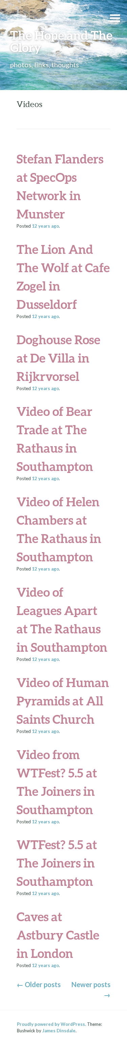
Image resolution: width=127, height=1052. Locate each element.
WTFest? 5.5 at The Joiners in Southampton (57, 863)
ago (45, 226)
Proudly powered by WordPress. (51, 1024)
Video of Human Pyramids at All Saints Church (63, 700)
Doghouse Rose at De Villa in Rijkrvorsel (58, 358)
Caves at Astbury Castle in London (58, 935)
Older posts (39, 984)
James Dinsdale (59, 1030)
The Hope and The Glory (61, 41)
